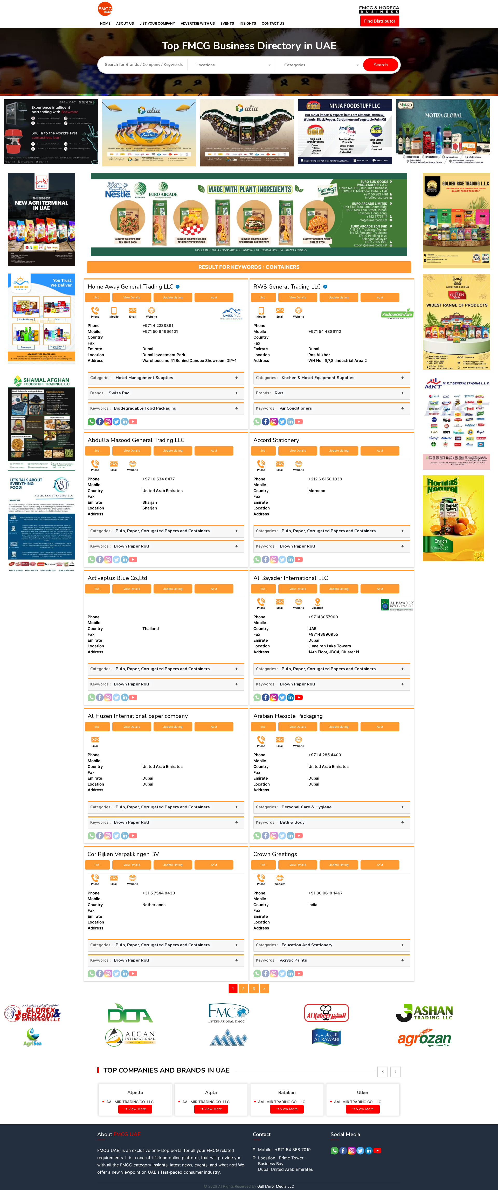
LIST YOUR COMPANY (157, 23)
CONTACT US (273, 23)
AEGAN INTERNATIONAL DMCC (361, 1102)
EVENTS (227, 23)
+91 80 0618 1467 (325, 893)
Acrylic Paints (293, 960)
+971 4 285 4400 (324, 754)
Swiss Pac (119, 393)
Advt (214, 297)
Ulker (287, 1093)
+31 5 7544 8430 (158, 893)
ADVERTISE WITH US (198, 23)
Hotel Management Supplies (144, 378)
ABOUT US (125, 23)
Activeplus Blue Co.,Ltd (117, 578)
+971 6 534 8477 (158, 479)
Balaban (211, 1093)
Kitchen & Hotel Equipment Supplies (318, 378)
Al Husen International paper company (138, 716)
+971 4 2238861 (157, 325)
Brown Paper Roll (131, 546)
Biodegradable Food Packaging (145, 408)
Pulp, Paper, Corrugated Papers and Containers (163, 531)
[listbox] (382, 1072)
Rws (279, 393)
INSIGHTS (248, 23)
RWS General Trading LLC (287, 287)
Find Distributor (379, 21)
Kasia (363, 1093)
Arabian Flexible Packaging (288, 716)
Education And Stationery (307, 945)
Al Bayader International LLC (290, 578)
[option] (53, 132)
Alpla (135, 1093)
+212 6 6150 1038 (325, 479)
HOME (105, 23)
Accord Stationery (276, 440)
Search (381, 65)
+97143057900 (323, 616)
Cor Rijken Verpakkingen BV (123, 854)
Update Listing (173, 297)
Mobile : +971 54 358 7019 (284, 1149)
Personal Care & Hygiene (307, 807)
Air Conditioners (296, 408)
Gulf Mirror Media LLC (275, 1186)
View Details (131, 297)
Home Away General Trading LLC (130, 287)
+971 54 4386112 (324, 331)
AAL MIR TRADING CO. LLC (130, 1102)
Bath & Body (292, 822)
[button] (234, 65)
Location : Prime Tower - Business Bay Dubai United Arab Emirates (285, 1163)
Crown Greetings (275, 854)
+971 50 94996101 (160, 331)
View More (137, 1109)
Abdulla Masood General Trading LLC (136, 440)
